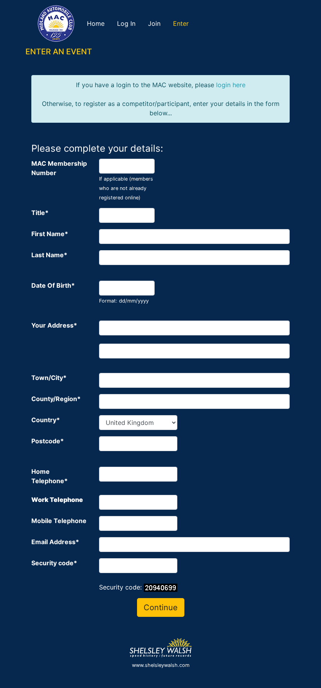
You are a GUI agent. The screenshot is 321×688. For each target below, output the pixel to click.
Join (154, 23)
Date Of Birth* (53, 285)
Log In (126, 23)
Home (96, 23)
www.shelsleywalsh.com (160, 665)
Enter (181, 23)
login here (230, 85)
